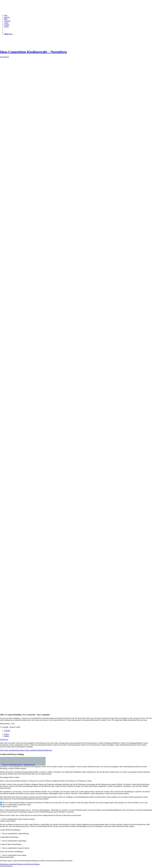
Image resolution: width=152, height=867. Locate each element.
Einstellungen (47, 750)
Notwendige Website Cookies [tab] (9, 777)
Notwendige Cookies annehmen (26, 750)
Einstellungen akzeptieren (8, 864)
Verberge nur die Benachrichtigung (28, 864)
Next (7, 57)
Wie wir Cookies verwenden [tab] (9, 763)
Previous (3, 57)
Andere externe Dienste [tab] (7, 821)
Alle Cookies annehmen (8, 750)
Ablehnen (40, 750)
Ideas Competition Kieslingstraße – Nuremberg (33, 52)
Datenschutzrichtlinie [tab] (7, 857)
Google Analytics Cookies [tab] (8, 806)
